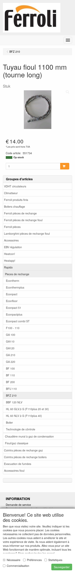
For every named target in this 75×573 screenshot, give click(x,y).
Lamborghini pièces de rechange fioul (27, 233)
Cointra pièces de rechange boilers (25, 457)
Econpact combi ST (18, 321)
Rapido (8, 267)
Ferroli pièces (12, 227)
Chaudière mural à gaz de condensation (29, 436)
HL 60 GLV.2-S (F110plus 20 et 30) (27, 409)
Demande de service (18, 505)
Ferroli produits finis (16, 200)
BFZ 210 (11, 395)
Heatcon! (9, 254)
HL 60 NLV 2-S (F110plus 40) (24, 416)
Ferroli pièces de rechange (20, 213)
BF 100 (10, 368)
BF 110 (10, 375)
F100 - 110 (12, 328)
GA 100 (10, 335)
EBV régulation (13, 247)
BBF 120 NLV (14, 402)
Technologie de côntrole (20, 429)
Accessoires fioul (14, 470)
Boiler (9, 422)
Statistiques (55, 560)
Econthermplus (15, 287)
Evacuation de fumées (17, 464)
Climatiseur (11, 193)
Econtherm (12, 281)
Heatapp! (9, 260)
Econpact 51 (13, 308)
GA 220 (10, 362)
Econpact (11, 294)
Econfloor (12, 301)
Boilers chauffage (14, 206)
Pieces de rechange (17, 274)
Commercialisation (18, 566)
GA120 (10, 348)
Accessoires (11, 240)
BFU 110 (11, 389)
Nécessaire (13, 560)
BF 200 (10, 382)
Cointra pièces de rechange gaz (23, 450)
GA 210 (10, 355)
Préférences (34, 560)
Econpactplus (14, 314)
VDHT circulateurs (15, 186)
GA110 (10, 341)
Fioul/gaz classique (16, 443)
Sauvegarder (62, 567)
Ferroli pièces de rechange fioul (23, 220)
